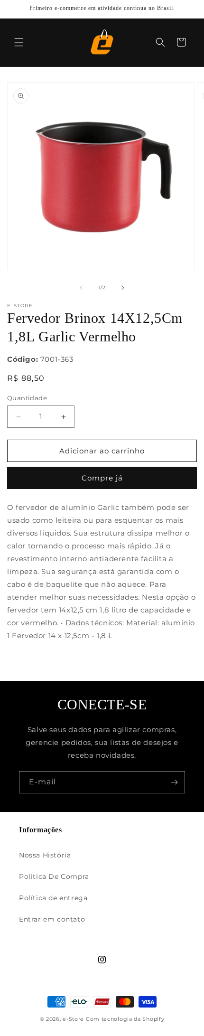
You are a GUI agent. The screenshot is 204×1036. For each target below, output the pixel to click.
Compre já (102, 477)
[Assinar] (174, 782)
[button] (19, 42)
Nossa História (45, 855)
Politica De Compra (54, 876)
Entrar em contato (52, 919)
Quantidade (27, 398)
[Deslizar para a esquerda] (81, 287)
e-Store (73, 1019)
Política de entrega (53, 898)
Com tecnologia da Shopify (125, 1019)
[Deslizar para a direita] (122, 287)
